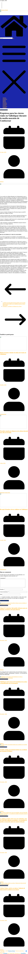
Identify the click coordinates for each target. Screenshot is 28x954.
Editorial (4, 107)
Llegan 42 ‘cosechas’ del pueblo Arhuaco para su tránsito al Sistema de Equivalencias (13, 608)
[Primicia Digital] (14, 36)
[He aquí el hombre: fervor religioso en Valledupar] (13, 506)
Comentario (3, 578)
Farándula (5, 104)
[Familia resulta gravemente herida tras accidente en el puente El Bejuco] (14, 745)
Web (1, 594)
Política (4, 100)
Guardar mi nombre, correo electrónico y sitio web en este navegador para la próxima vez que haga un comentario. (13, 597)
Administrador (3, 414)
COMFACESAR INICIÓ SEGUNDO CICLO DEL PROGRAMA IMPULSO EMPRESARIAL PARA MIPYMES (14, 304)
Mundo (4, 101)
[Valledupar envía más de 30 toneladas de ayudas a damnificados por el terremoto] (14, 678)
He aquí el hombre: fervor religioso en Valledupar (14, 509)
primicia (1, 181)
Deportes (5, 102)
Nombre (2, 589)
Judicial (4, 97)
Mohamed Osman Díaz (5, 492)
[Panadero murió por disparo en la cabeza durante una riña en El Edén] (13, 428)
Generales (5, 99)
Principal (6, 109)
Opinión (4, 105)
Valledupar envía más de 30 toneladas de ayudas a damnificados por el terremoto (13, 682)
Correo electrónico (4, 591)
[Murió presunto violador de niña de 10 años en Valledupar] (13, 350)
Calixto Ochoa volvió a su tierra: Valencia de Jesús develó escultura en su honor (12, 888)
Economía (5, 106)
